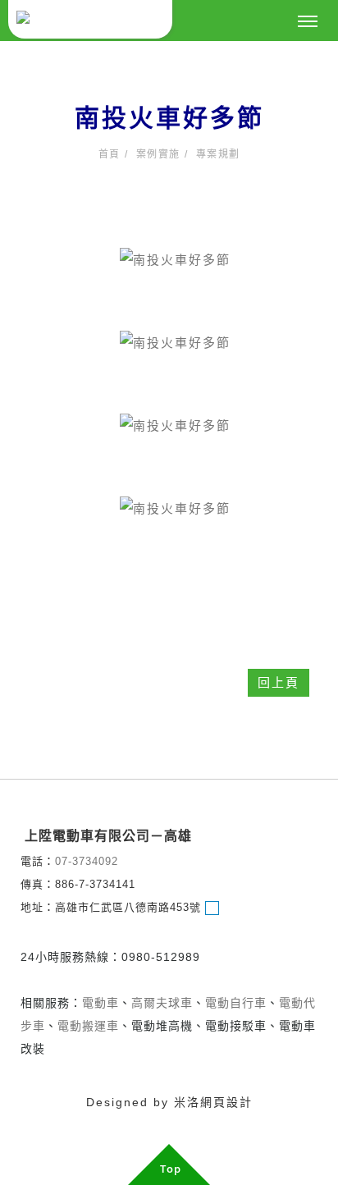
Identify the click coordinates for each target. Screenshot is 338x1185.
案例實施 (158, 154)
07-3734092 (86, 861)
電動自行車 (236, 1002)
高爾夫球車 (162, 1002)
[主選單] (308, 22)
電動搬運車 (88, 1025)
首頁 (109, 154)
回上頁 (278, 682)
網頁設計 (226, 1102)
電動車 (100, 1002)
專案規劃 (218, 154)
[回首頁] (90, 19)
